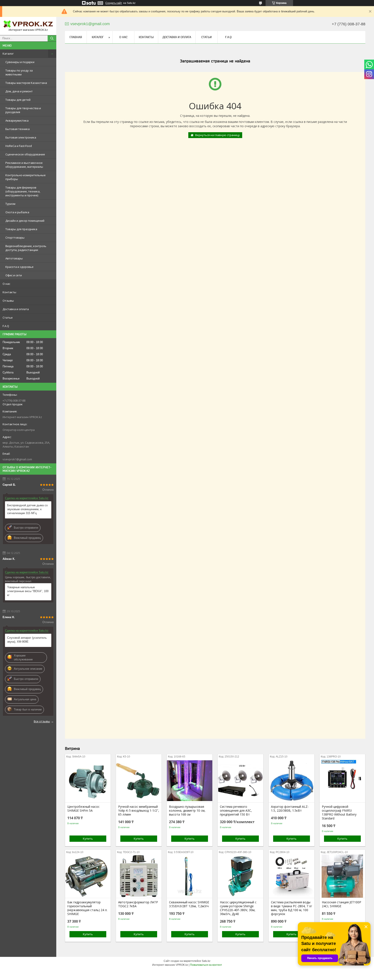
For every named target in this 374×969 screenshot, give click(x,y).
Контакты (9, 292)
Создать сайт (113, 3)
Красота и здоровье (19, 267)
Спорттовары (14, 237)
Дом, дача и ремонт (19, 91)
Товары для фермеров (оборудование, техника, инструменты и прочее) (22, 191)
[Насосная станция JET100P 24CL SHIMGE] (342, 876)
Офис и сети (13, 275)
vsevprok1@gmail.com (17, 459)
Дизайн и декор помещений (24, 221)
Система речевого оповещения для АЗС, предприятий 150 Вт (236, 810)
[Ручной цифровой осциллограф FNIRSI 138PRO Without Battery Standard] (342, 780)
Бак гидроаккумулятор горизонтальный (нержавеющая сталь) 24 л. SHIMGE (87, 908)
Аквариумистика (17, 120)
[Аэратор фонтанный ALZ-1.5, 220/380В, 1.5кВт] (291, 780)
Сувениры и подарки (19, 62)
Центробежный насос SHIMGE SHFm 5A (83, 809)
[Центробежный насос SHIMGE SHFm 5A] (88, 780)
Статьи (8, 317)
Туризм (10, 204)
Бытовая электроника (20, 137)
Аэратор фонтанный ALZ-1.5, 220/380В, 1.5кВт (290, 809)
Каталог (8, 53)
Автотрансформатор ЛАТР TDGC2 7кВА (138, 904)
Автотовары (14, 258)
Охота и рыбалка (17, 212)
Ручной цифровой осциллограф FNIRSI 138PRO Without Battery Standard (339, 812)
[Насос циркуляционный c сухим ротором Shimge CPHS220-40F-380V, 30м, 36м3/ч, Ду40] (240, 876)
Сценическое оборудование (25, 154)
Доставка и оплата (16, 309)
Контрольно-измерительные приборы (25, 177)
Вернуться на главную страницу (217, 135)
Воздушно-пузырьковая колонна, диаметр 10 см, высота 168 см (187, 810)
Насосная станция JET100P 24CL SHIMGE (341, 904)
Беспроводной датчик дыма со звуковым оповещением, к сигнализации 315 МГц (27, 509)
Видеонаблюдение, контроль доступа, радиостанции (25, 248)
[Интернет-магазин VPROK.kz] (28, 24)
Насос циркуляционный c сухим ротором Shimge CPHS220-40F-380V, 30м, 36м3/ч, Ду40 (238, 908)
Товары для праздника (21, 229)
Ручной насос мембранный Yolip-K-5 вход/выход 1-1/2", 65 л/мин (138, 810)
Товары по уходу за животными (19, 72)
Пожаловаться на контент (206, 964)
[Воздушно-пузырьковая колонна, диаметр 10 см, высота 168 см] (189, 780)
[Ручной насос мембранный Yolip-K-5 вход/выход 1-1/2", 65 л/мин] (138, 780)
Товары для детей (18, 100)
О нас (6, 284)
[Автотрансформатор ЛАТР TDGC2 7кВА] (138, 876)
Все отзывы (42, 721)
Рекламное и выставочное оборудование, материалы (24, 165)
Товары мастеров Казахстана (26, 83)
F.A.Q (6, 326)
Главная (75, 37)
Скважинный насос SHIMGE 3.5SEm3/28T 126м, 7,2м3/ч (189, 904)
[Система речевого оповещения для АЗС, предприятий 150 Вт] (240, 780)
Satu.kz (206, 960)
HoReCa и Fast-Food (18, 146)
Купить (88, 838)
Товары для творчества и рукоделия (23, 110)
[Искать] (52, 38)
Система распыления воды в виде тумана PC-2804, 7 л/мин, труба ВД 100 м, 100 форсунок (291, 908)
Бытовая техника (17, 129)
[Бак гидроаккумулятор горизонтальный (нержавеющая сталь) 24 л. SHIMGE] (88, 876)
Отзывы (8, 301)
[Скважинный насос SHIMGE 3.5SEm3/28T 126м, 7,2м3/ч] (189, 876)
